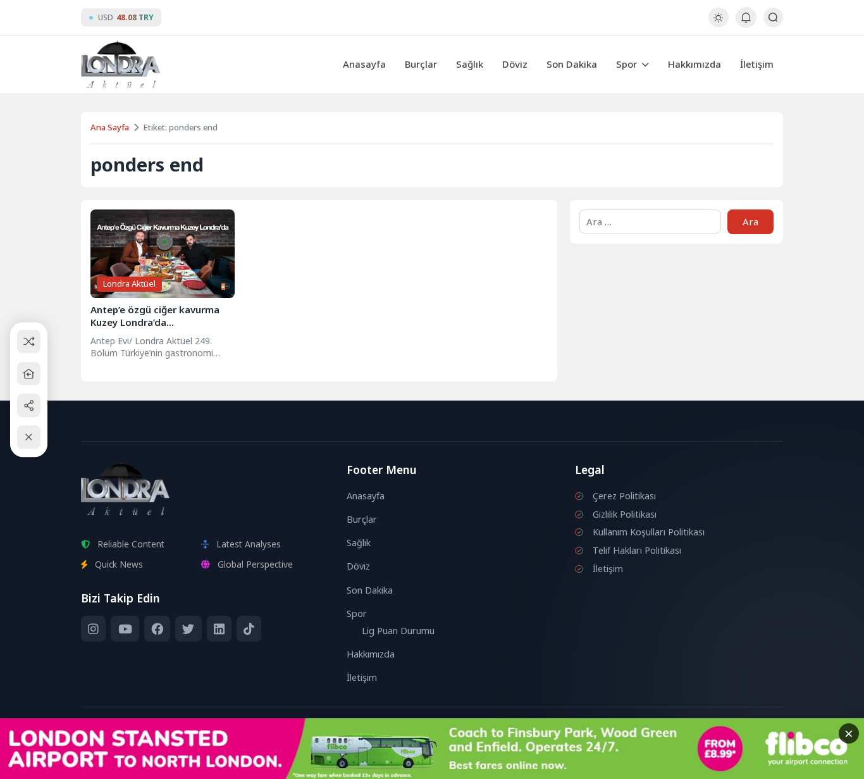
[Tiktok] (249, 629)
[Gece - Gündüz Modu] (718, 24)
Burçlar (421, 64)
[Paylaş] (28, 405)
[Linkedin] (219, 629)
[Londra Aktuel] (120, 64)
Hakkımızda (694, 64)
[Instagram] (93, 629)
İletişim (757, 64)
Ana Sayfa (109, 127)
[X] (188, 629)
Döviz (515, 64)
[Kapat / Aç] (28, 437)
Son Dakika (571, 64)
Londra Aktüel (129, 283)
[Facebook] (157, 629)
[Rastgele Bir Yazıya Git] (28, 342)
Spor (626, 64)
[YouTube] (125, 629)
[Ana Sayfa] (28, 373)
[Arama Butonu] (773, 17)
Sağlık (469, 64)
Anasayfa (364, 64)
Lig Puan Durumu (398, 631)
